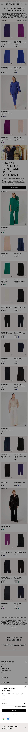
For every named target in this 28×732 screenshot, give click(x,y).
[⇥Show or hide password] (25, 703)
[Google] (3, 719)
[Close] (25, 687)
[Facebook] (8, 719)
